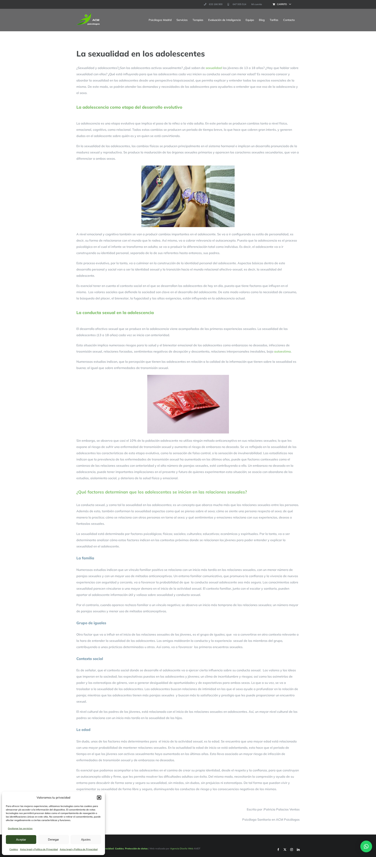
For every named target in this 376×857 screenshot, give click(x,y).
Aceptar (21, 839)
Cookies (13, 849)
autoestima (282, 351)
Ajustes (86, 839)
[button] (99, 798)
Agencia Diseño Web (181, 848)
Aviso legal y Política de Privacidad (39, 849)
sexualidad (214, 68)
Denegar (53, 839)
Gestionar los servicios (20, 828)
